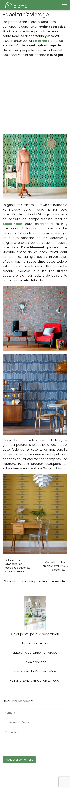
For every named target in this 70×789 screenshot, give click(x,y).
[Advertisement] (35, 96)
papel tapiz (12, 224)
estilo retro (41, 41)
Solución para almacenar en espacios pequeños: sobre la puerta (17, 565)
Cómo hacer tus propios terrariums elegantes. (54, 565)
